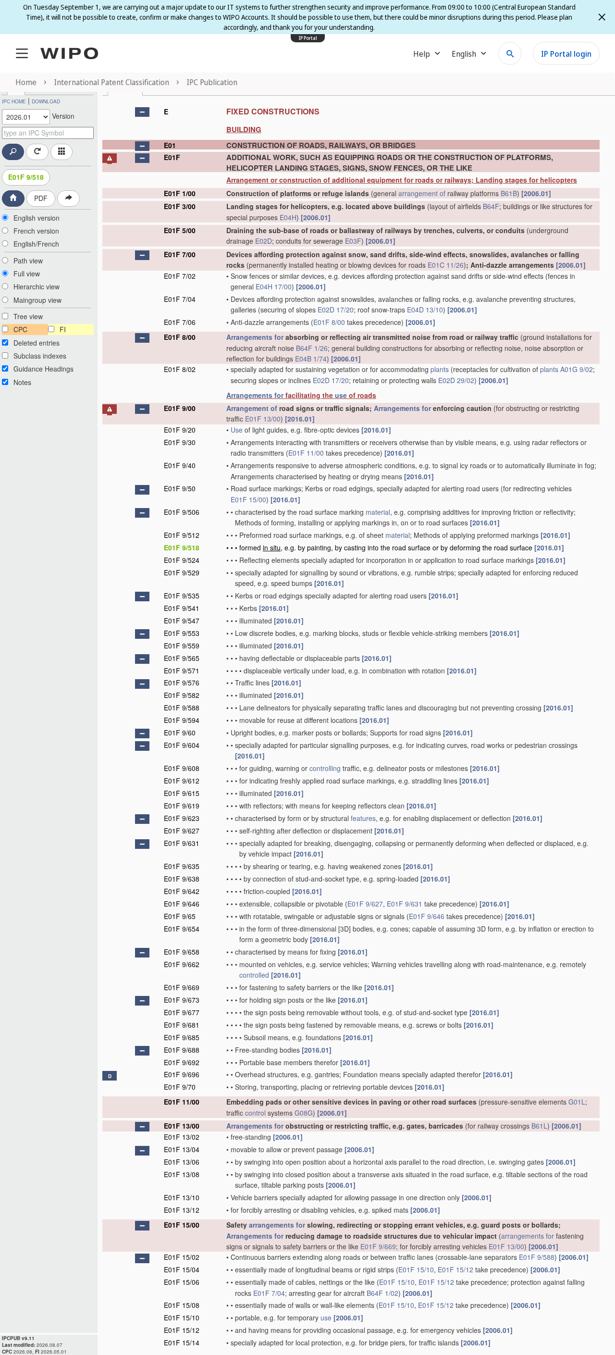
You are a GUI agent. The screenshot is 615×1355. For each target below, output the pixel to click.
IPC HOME (14, 101)
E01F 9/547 (181, 620)
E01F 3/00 (180, 206)
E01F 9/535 (181, 595)
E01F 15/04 (181, 1269)
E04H (288, 217)
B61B (509, 193)
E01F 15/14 (181, 1342)
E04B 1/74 (311, 358)
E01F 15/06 (181, 1282)
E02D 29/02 (456, 380)
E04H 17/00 (274, 286)
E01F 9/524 (181, 560)
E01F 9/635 (181, 866)
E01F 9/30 (180, 442)
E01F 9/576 (181, 682)
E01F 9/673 (181, 1000)
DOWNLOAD (46, 101)
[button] (142, 112)
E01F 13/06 (181, 1162)
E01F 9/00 (180, 408)
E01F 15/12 (455, 1269)
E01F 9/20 (180, 430)
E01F (172, 157)
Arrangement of (251, 408)
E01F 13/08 (181, 1174)
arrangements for (277, 1225)
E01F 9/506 (181, 512)
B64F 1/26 (312, 348)
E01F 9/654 (181, 928)
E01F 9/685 (181, 1037)
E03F (353, 241)
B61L (539, 1126)
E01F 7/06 (180, 322)
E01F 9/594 (181, 720)
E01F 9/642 (181, 891)
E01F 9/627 (181, 830)
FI (63, 329)
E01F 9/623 (181, 818)
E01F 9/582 (181, 695)
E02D (263, 241)
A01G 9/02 (576, 369)
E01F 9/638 (181, 878)
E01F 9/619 (181, 805)
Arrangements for (254, 337)
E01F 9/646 (181, 903)
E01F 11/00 (306, 453)
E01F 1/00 (180, 193)
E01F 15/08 (181, 1305)
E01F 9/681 (181, 1025)
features (363, 818)
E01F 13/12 (181, 1210)
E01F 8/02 (180, 369)
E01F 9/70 (180, 1087)
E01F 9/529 (181, 572)
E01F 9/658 (181, 952)
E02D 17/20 (336, 309)
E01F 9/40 (180, 465)
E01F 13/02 (181, 1137)
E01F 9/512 (181, 535)
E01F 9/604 (181, 745)
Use (237, 430)
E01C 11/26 (446, 265)
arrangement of (421, 193)
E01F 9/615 (181, 793)
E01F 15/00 (248, 499)
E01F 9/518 (26, 177)
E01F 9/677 (181, 1012)
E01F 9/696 (181, 1074)
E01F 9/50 (180, 488)
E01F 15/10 (416, 1269)
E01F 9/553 (181, 633)
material (378, 512)
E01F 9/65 (180, 916)
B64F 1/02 (382, 1293)
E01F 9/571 (181, 670)
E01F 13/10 (181, 1197)
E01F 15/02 (181, 1257)
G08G (304, 1113)
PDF (41, 198)
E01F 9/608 (181, 768)
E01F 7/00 (180, 254)
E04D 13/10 (425, 309)
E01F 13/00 (263, 418)
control (255, 1113)
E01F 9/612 (181, 780)
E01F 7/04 (180, 299)
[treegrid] (351, 726)
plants (439, 369)
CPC (20, 329)
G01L (576, 1101)
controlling (325, 768)
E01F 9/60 (180, 732)
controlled (254, 975)
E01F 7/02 (180, 276)
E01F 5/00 (180, 230)
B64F (491, 206)
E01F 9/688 (181, 1050)
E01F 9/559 (181, 645)
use (341, 395)
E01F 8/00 (329, 322)
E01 (170, 145)
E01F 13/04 (181, 1149)
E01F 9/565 (181, 658)
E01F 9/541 (181, 608)
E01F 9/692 (181, 1062)
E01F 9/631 (181, 843)
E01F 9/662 (181, 964)
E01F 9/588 (181, 707)
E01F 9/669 (181, 987)
